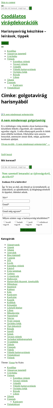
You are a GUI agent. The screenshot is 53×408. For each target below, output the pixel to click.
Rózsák (16, 74)
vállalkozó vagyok (42, 223)
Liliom (16, 77)
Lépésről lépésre (14, 307)
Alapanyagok (13, 244)
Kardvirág (11, 297)
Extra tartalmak (14, 271)
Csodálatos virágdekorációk (19, 19)
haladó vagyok (18, 223)
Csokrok (11, 258)
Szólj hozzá (6, 154)
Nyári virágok (13, 321)
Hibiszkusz (12, 284)
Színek (10, 334)
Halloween (12, 279)
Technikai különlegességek (19, 339)
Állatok (10, 80)
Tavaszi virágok (20, 64)
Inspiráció (11, 286)
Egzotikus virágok (21, 61)
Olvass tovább (25, 144)
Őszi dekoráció (14, 326)
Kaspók (10, 300)
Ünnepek (11, 82)
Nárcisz (10, 318)
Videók (10, 349)
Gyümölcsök (13, 276)
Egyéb (10, 263)
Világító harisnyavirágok (24, 69)
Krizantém (12, 305)
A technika (12, 56)
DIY (9, 260)
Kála (9, 292)
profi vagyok (29, 223)
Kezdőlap (11, 51)
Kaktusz (11, 289)
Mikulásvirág (13, 313)
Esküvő (10, 268)
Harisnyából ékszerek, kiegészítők (23, 281)
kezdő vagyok (7, 223)
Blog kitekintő (13, 255)
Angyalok (11, 252)
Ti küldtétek (12, 342)
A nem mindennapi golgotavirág (23, 120)
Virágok (11, 59)
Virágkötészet (13, 88)
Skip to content (8, 2)
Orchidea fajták (20, 72)
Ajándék (17, 66)
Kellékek (11, 302)
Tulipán (10, 344)
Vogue (12, 362)
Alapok (10, 247)
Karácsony (18, 85)
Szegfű (10, 331)
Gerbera (11, 273)
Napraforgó (12, 315)
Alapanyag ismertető (16, 53)
